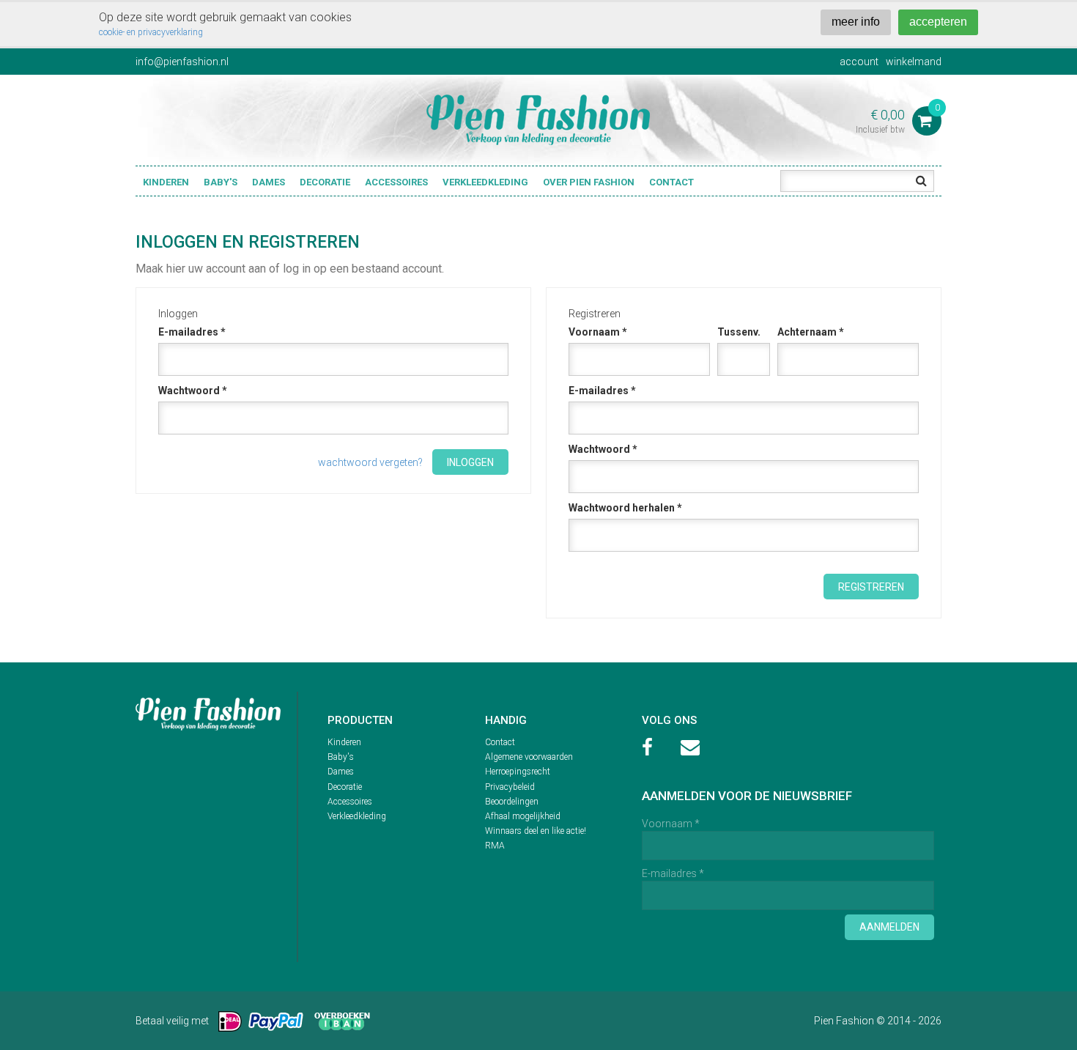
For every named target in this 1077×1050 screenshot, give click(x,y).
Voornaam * (598, 332)
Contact (671, 182)
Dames (268, 182)
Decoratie (325, 182)
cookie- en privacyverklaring (151, 32)
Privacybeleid (510, 787)
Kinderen (166, 182)
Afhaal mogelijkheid (522, 816)
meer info (856, 21)
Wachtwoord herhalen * (625, 508)
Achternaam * (810, 332)
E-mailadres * (192, 332)
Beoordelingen (511, 801)
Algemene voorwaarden (529, 757)
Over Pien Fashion (588, 182)
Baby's (220, 182)
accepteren (938, 21)
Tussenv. (738, 332)
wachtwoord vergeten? (370, 462)
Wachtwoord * (192, 390)
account (859, 61)
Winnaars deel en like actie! (535, 831)
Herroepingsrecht (517, 771)
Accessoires (396, 182)
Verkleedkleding (485, 182)
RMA (495, 845)
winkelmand (913, 61)
